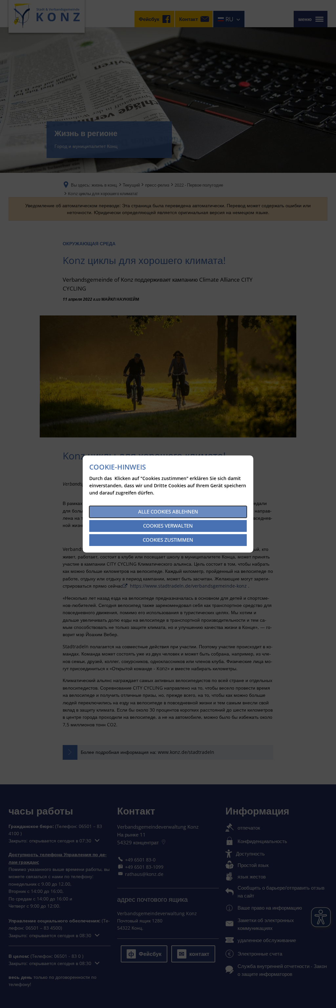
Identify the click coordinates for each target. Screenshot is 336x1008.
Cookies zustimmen (168, 539)
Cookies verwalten (168, 525)
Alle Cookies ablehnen (168, 511)
